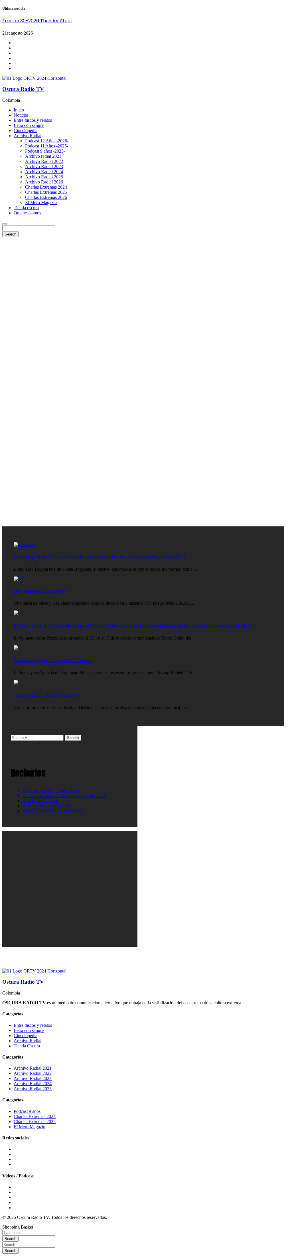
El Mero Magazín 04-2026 (46, 805)
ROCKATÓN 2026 (40, 800)
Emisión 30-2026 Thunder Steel (37, 20)
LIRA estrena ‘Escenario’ (40, 591)
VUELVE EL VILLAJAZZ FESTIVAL (47, 695)
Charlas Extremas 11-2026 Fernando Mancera (63, 795)
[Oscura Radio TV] (34, 78)
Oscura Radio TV (23, 89)
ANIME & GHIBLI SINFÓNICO (53, 810)
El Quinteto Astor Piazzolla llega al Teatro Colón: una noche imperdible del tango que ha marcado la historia (134, 625)
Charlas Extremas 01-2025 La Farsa (53, 660)
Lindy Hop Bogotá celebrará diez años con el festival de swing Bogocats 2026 (99, 557)
